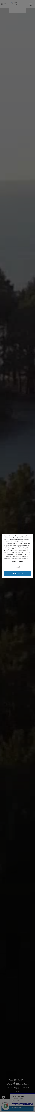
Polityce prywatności (18, 549)
